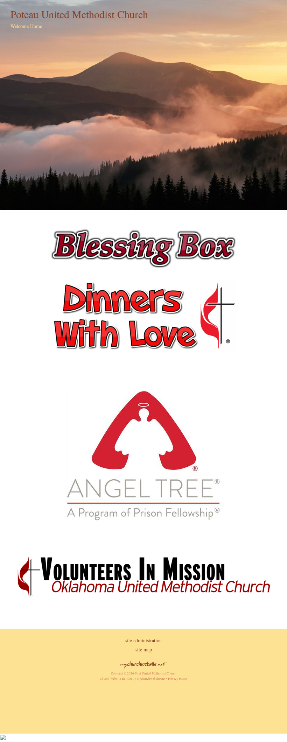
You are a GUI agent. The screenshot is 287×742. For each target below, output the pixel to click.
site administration (143, 640)
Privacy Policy (178, 679)
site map (143, 649)
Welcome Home (26, 26)
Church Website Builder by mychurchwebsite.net (133, 679)
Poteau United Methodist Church (79, 14)
